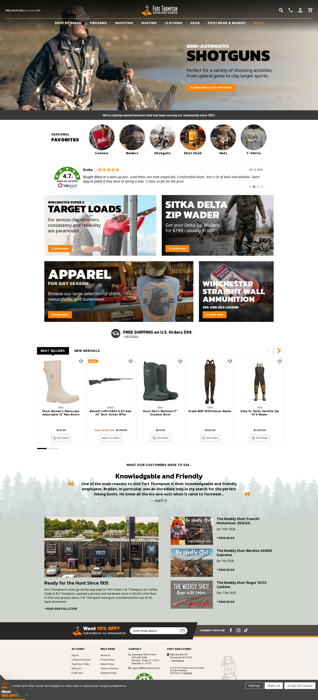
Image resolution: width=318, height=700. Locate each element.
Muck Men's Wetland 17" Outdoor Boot (160, 412)
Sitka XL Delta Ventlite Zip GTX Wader (259, 412)
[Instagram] (238, 630)
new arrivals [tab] (87, 350)
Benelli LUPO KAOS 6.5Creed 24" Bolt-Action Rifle (110, 412)
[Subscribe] (182, 630)
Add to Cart (111, 438)
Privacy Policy (107, 659)
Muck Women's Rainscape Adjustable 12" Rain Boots (61, 412)
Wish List (76, 668)
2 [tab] (53, 448)
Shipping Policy (108, 672)
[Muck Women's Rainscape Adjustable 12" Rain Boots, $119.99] (61, 381)
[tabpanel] (61, 401)
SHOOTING (124, 22)
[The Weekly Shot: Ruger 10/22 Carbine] (192, 595)
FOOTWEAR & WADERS (227, 22)
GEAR (195, 22)
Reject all (274, 686)
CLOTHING (173, 22)
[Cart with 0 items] (310, 10)
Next (279, 351)
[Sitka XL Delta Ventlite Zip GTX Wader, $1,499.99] (259, 381)
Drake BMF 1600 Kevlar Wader (210, 411)
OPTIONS (63, 438)
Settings (254, 686)
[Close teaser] (27, 695)
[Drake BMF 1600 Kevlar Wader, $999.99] (210, 381)
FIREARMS (98, 22)
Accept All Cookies (299, 686)
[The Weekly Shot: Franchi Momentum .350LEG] (192, 531)
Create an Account (81, 659)
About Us (105, 655)
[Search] (281, 10)
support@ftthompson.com (146, 668)
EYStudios (187, 673)
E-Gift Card (77, 672)
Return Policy (107, 664)
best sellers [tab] (53, 350)
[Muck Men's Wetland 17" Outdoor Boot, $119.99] (160, 381)
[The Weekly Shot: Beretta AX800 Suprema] (192, 563)
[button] (13, 687)
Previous (268, 351)
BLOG (258, 22)
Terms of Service (109, 668)
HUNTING (149, 22)
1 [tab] (42, 448)
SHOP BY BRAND (68, 22)
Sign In (75, 655)
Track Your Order (81, 664)
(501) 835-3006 (139, 657)
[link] (159, 177)
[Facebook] (231, 630)
